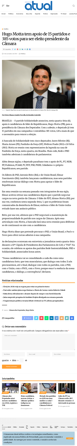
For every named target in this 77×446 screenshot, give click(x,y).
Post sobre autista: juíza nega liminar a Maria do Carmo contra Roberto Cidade (34, 290)
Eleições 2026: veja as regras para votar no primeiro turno (26, 287)
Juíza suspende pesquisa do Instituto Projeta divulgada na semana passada (33, 297)
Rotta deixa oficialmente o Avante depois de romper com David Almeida (32, 294)
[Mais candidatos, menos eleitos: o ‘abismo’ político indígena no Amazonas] (29, 388)
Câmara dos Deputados (17, 310)
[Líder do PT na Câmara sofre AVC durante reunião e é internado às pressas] (66, 388)
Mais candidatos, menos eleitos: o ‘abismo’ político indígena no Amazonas (27, 400)
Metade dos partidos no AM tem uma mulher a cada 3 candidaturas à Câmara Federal (48, 400)
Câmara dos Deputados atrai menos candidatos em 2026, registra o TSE (9, 400)
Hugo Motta (30, 310)
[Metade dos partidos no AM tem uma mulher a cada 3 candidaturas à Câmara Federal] (48, 388)
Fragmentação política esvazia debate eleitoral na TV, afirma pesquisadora (33, 301)
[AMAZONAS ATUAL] (38, 6)
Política (6, 29)
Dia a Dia (61, 392)
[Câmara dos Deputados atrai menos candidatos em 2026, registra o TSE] (10, 388)
